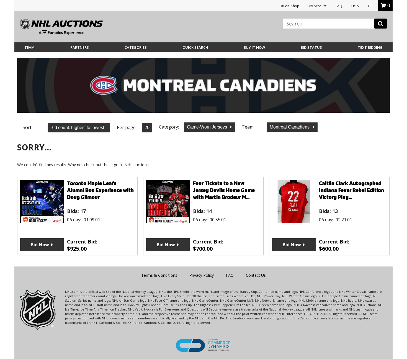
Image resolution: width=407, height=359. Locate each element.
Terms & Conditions (159, 275)
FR (370, 6)
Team (29, 47)
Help (355, 6)
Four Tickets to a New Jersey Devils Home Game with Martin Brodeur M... (224, 190)
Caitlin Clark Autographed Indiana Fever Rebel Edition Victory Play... (351, 190)
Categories (136, 47)
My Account (317, 6)
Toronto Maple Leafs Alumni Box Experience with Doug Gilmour (100, 190)
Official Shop (289, 6)
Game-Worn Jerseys (207, 127)
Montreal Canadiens (290, 127)
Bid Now (40, 245)
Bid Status (311, 47)
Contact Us (256, 275)
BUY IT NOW (254, 47)
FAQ (339, 6)
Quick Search (195, 47)
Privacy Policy (201, 275)
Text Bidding (370, 47)
